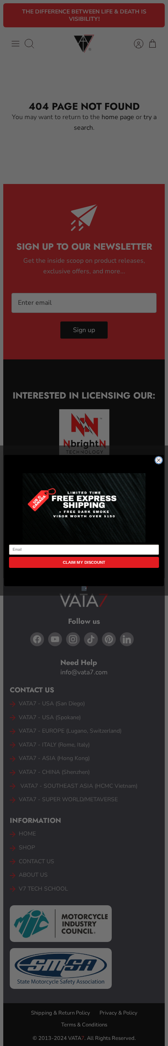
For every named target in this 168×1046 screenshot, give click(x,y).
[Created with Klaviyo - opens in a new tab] (84, 588)
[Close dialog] (158, 460)
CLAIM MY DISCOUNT (84, 562)
